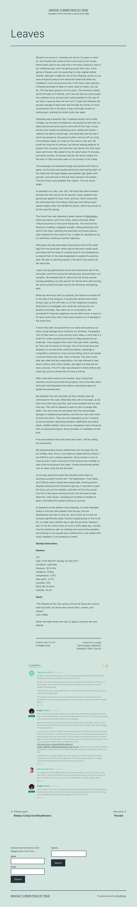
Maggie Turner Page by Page (68, 10)
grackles (86, 645)
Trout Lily (97, 648)
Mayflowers (91, 216)
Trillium (90, 648)
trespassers (81, 648)
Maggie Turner (44, 645)
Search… (55, 848)
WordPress (121, 896)
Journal (98, 642)
